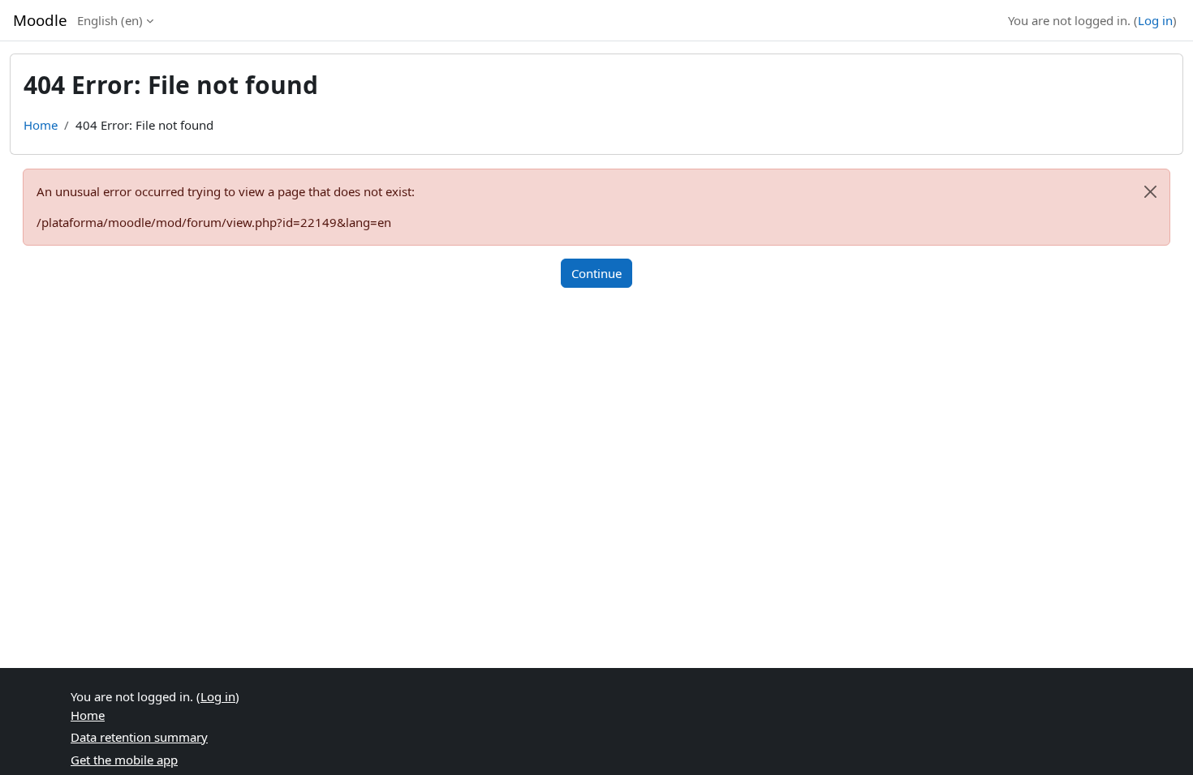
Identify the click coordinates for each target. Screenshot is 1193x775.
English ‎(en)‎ (110, 20)
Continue (596, 273)
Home (41, 125)
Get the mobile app (124, 759)
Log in (1155, 20)
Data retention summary (139, 737)
